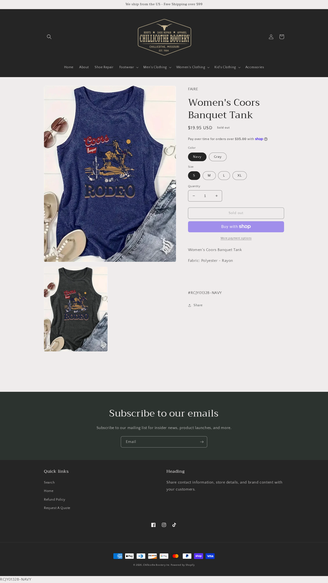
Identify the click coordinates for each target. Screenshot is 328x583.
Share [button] (198, 305)
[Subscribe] (201, 442)
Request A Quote (57, 508)
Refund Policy (54, 500)
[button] (49, 36)
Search (49, 483)
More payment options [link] (236, 237)
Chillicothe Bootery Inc (156, 565)
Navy (197, 157)
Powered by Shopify (183, 565)
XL (239, 176)
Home (48, 491)
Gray (218, 157)
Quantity (194, 186)
